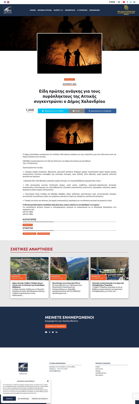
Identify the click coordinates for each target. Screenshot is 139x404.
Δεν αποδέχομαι (23, 398)
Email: (51, 371)
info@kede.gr (57, 371)
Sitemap (98, 371)
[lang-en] (8, 2)
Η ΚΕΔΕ (112, 2)
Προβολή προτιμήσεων (40, 398)
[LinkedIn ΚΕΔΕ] (134, 2)
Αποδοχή (9, 398)
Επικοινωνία (99, 369)
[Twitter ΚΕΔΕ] (131, 2)
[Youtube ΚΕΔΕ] (124, 2)
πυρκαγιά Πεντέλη (43, 233)
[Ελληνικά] (5, 2)
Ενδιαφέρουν (28, 224)
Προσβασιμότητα (101, 373)
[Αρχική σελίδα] (7, 10)
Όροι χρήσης (99, 375)
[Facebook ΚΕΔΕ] (127, 2)
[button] (48, 381)
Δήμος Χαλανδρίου (29, 233)
